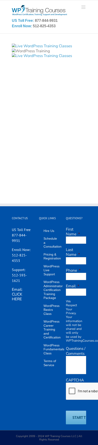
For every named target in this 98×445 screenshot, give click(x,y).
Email (72, 286)
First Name (73, 232)
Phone (73, 270)
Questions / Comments (75, 351)
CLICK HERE (17, 297)
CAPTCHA (75, 380)
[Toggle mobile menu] (83, 7)
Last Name (73, 252)
